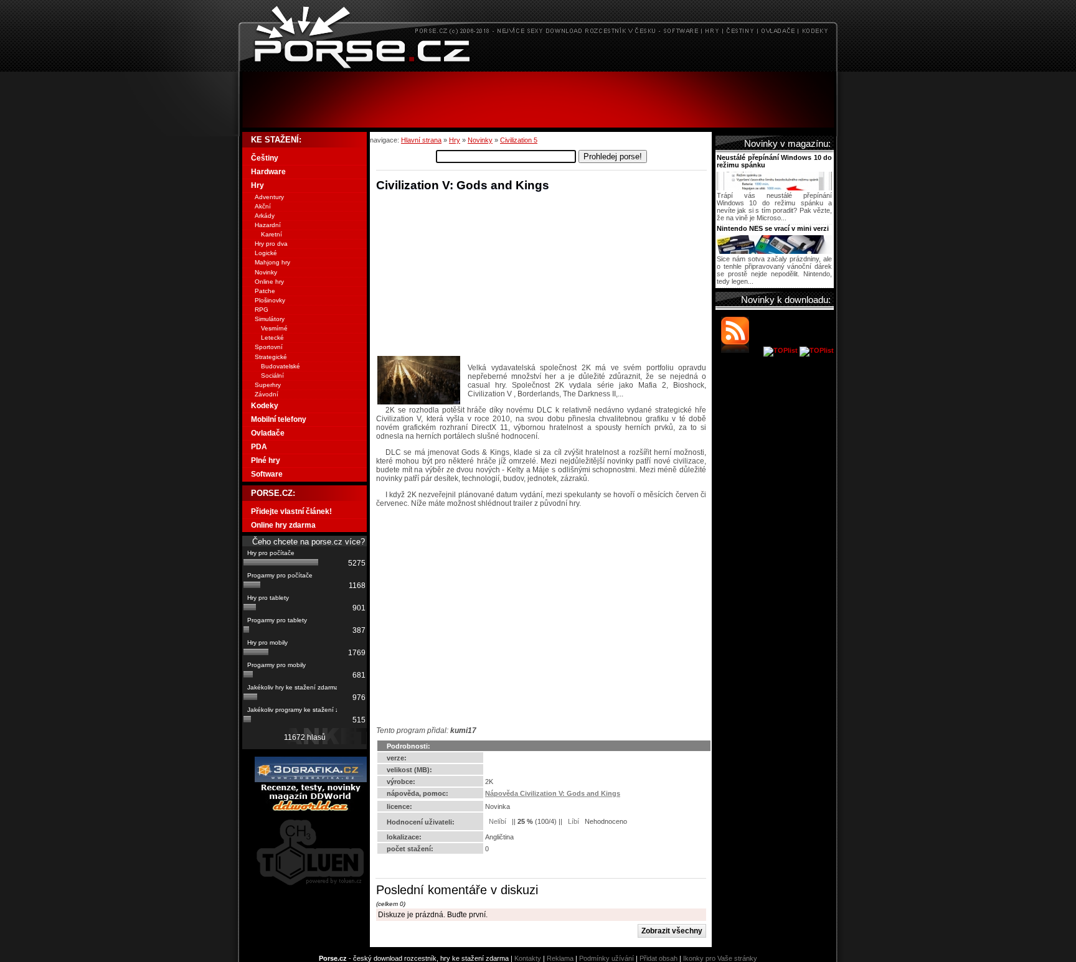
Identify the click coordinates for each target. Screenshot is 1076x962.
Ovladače (268, 433)
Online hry (269, 281)
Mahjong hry (272, 262)
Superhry (268, 384)
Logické (266, 253)
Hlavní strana (421, 140)
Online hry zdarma (283, 525)
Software (267, 474)
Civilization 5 (518, 140)
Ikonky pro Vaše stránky (720, 958)
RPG (261, 309)
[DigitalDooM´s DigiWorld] (311, 809)
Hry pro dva (271, 243)
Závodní (266, 394)
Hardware (268, 171)
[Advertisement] (538, 100)
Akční (263, 206)
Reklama (560, 958)
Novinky (480, 140)
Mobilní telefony (278, 419)
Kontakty (527, 958)
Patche (265, 290)
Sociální (272, 375)
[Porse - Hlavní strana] (538, 68)
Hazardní (268, 225)
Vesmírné (274, 328)
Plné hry (265, 460)
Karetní (271, 234)
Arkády (265, 215)
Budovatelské (280, 366)
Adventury (269, 197)
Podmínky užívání (606, 958)
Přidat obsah (658, 958)
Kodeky (264, 405)
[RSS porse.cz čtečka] (741, 350)
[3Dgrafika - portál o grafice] (311, 779)
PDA (259, 446)
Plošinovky (270, 300)
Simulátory (270, 318)
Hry (454, 140)
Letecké (272, 337)
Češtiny (264, 158)
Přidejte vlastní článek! (291, 511)
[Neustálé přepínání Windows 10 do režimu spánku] (774, 188)
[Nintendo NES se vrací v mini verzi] (774, 251)
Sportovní (269, 346)
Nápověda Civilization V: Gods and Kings (552, 793)
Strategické (271, 356)
